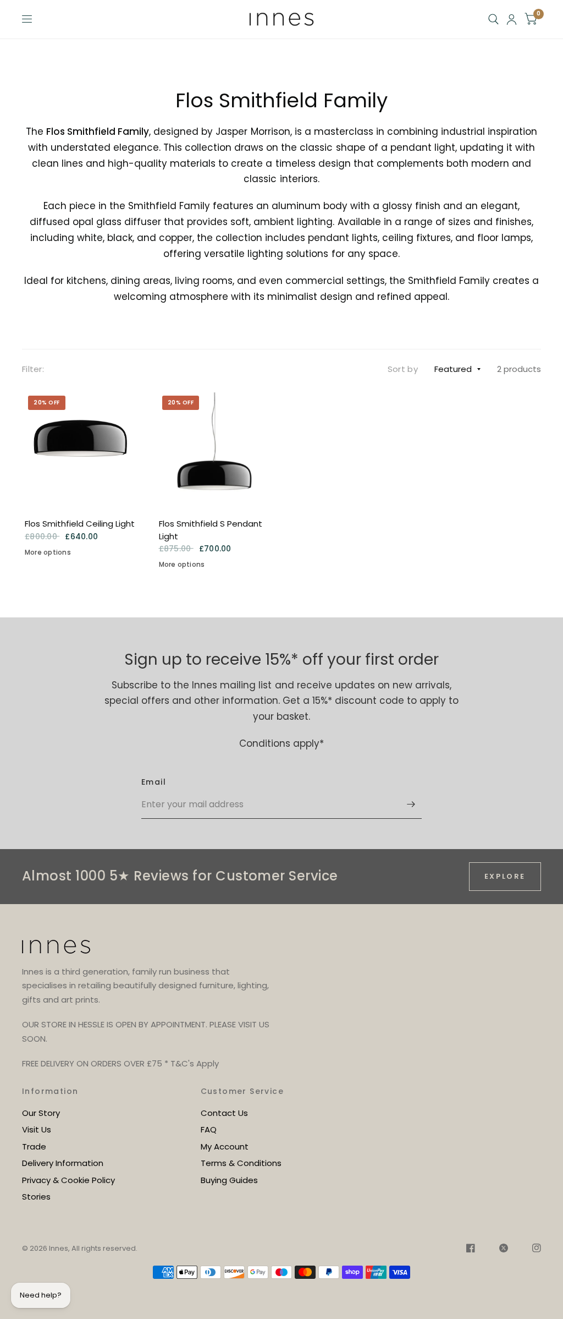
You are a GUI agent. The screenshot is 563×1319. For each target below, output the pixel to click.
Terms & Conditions (241, 1163)
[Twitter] (503, 1250)
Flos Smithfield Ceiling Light (80, 523)
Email (153, 781)
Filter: (33, 369)
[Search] (493, 19)
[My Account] (512, 19)
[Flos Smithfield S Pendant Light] (215, 448)
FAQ (209, 1129)
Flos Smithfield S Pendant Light (210, 530)
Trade (34, 1146)
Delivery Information (62, 1163)
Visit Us (36, 1129)
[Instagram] (531, 1250)
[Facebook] (470, 1250)
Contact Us (224, 1113)
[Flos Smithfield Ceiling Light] (81, 448)
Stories (36, 1196)
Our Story (41, 1113)
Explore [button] (505, 876)
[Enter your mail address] (411, 804)
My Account (225, 1146)
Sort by (403, 369)
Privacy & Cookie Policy (68, 1180)
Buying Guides (229, 1180)
